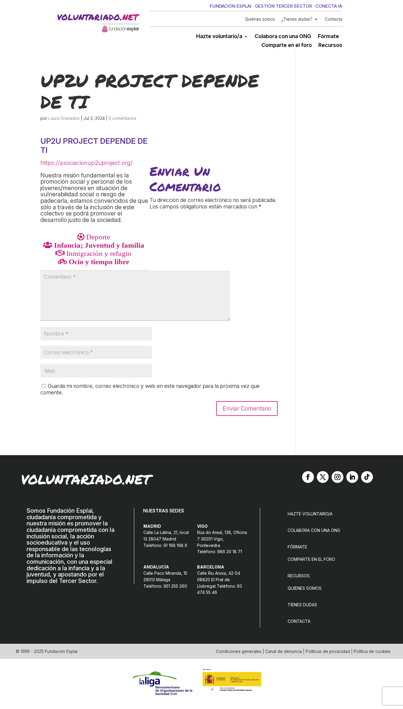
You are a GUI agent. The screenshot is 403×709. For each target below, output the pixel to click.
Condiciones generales (238, 651)
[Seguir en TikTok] (367, 477)
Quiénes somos (260, 19)
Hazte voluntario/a (219, 36)
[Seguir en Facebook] (308, 477)
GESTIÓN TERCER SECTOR (283, 6)
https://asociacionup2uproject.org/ (86, 162)
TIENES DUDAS (302, 604)
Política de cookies (372, 651)
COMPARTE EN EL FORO (311, 559)
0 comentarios (122, 118)
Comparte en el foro (286, 45)
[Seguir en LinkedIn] (352, 477)
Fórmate (328, 36)
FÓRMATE (297, 546)
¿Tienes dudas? (296, 19)
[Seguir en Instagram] (337, 477)
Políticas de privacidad (328, 651)
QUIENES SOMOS (305, 588)
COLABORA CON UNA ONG (314, 530)
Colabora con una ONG (283, 36)
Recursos (330, 45)
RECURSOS (299, 575)
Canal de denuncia (283, 651)
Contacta (333, 19)
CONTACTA (299, 621)
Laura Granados (64, 118)
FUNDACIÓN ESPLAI (230, 6)
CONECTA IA (328, 6)
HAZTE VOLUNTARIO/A (310, 513)
